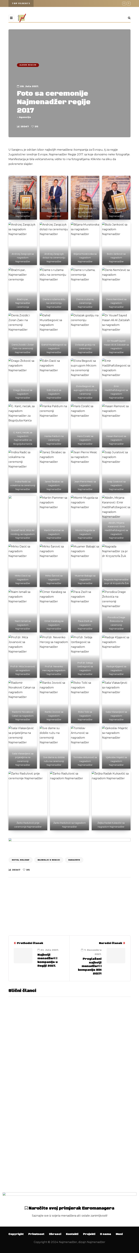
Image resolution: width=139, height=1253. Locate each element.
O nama (105, 1234)
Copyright (16, 1234)
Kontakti (72, 1234)
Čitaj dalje (81, 1071)
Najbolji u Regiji (49, 860)
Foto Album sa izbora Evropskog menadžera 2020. (99, 1029)
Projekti (89, 1234)
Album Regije (27, 65)
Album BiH (20, 1070)
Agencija (25, 117)
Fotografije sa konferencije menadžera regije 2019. (98, 1161)
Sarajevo (74, 860)
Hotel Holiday (20, 860)
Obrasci (55, 1234)
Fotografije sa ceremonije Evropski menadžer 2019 (96, 1095)
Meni (119, 1234)
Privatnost (36, 1234)
